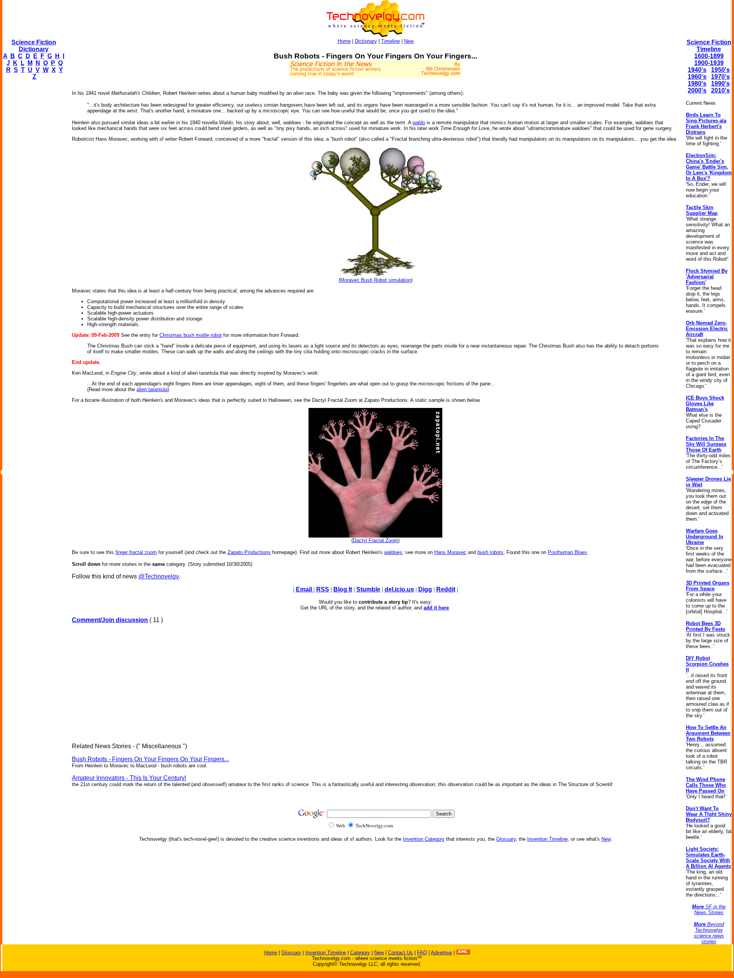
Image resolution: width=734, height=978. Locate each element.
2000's (697, 90)
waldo (418, 122)
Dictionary (366, 41)
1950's (720, 70)
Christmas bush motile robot (190, 335)
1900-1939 (709, 63)
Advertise (441, 952)
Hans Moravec (450, 552)
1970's (720, 76)
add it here (436, 608)
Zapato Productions (249, 552)
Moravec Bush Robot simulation (375, 280)
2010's (720, 90)
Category (360, 952)
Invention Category (424, 839)
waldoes (393, 552)
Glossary (506, 839)
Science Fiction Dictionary (33, 45)
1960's (697, 76)
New (409, 41)
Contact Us (400, 952)
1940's (697, 70)
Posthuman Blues (567, 552)
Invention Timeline (547, 839)
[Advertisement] (32, 201)
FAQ (422, 952)
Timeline (390, 41)
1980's (697, 83)
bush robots (490, 552)
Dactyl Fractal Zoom (375, 540)
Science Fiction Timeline (709, 45)
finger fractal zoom (136, 552)
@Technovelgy (158, 576)
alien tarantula (151, 389)
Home (344, 41)
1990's (720, 83)
